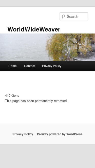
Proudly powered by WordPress (60, 134)
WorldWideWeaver (33, 29)
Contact (29, 65)
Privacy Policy (51, 65)
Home (12, 65)
